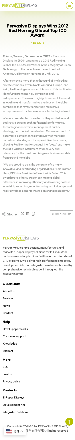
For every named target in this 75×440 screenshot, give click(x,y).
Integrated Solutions (15, 412)
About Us (9, 291)
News (6, 305)
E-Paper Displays (14, 397)
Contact (8, 313)
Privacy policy (11, 381)
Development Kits (14, 404)
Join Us (7, 374)
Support (8, 351)
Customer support (14, 336)
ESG (5, 367)
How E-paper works (15, 329)
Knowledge (10, 343)
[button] (22, 213)
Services (8, 298)
